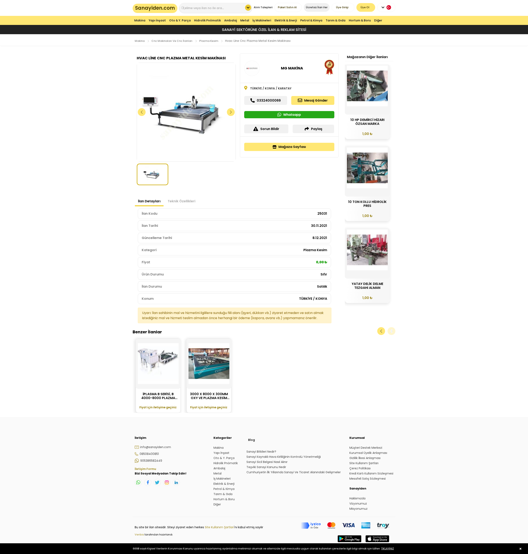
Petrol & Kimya (311, 20)
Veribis (140, 534)
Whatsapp (292, 114)
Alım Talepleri (263, 7)
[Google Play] (349, 543)
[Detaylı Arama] (248, 8)
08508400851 (149, 454)
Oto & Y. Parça (180, 20)
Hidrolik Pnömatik (207, 20)
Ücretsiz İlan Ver (317, 7)
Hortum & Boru (360, 20)
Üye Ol (365, 7)
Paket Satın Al (287, 7)
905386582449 (151, 461)
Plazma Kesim (208, 41)
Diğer (378, 20)
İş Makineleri (261, 20)
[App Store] (377, 543)
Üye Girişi (342, 7)
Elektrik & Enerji (286, 20)
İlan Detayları (149, 201)
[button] (231, 112)
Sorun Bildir (269, 128)
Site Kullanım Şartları (219, 527)
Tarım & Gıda (335, 20)
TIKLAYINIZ (387, 548)
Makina (139, 20)
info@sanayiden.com (155, 447)
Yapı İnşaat (157, 20)
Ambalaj (230, 20)
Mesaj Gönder (316, 100)
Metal (244, 20)
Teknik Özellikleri (181, 201)
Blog (251, 440)
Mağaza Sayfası (292, 146)
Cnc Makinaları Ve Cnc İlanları (171, 41)
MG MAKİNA (292, 68)
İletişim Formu (145, 469)
